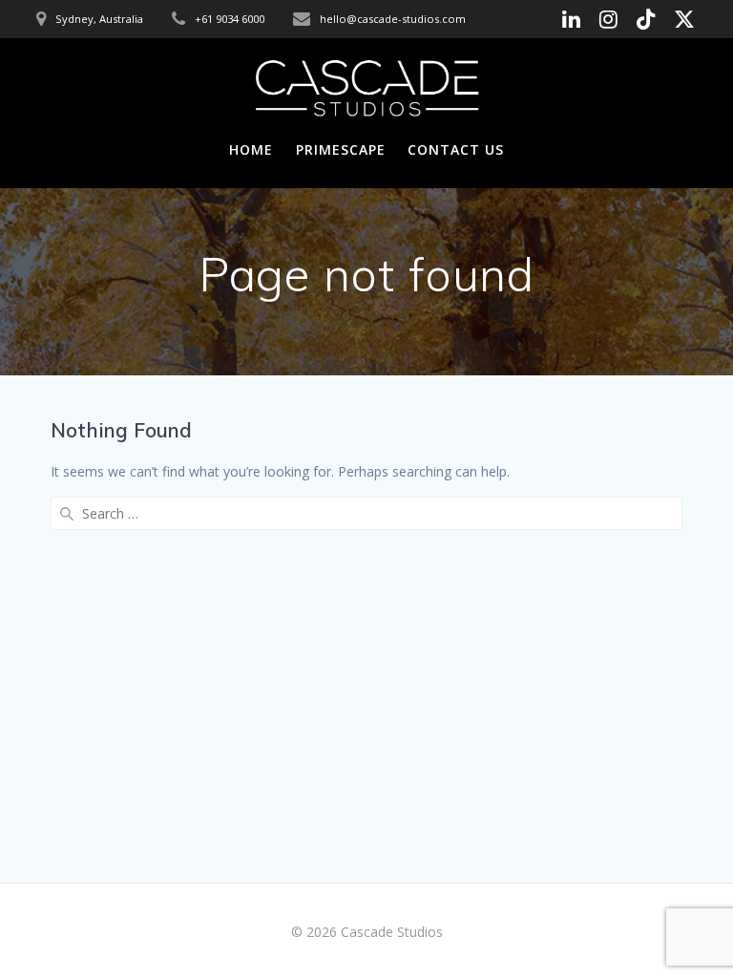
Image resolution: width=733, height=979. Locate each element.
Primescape (341, 149)
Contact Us (456, 149)
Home (251, 149)
